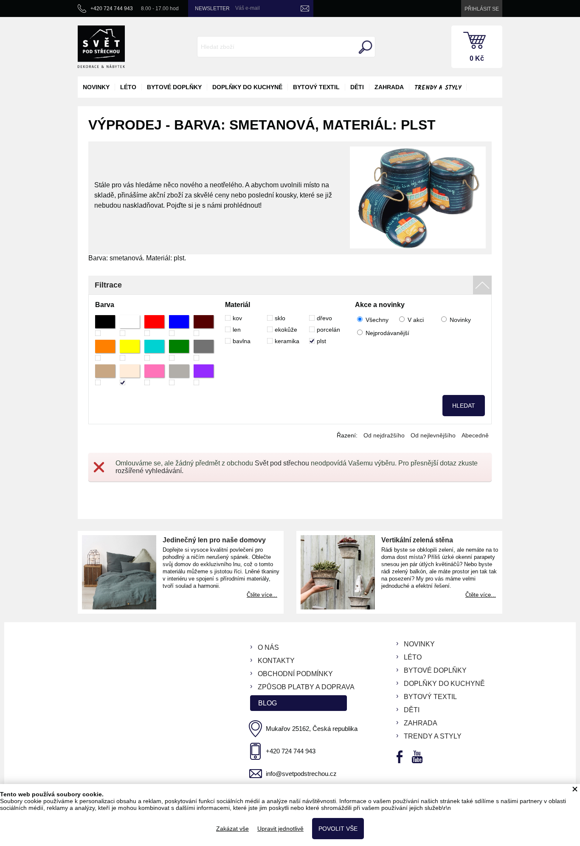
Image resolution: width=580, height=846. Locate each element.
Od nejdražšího (384, 435)
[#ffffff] (130, 325)
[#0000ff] (179, 325)
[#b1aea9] (179, 374)
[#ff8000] (105, 350)
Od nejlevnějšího (433, 435)
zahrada (389, 87)
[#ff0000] (154, 325)
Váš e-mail (247, 8)
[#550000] (204, 325)
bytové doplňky (174, 87)
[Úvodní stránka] (101, 46)
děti (357, 87)
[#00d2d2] (154, 350)
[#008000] (179, 350)
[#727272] (204, 350)
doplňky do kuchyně (247, 87)
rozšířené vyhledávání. (149, 470)
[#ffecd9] (130, 374)
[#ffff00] (130, 350)
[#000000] (105, 325)
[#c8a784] (105, 374)
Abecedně (475, 435)
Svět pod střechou (282, 463)
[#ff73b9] (154, 374)
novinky (96, 87)
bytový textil (316, 87)
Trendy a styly (437, 88)
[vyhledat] (364, 47)
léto (128, 87)
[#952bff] (204, 374)
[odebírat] (304, 8)
